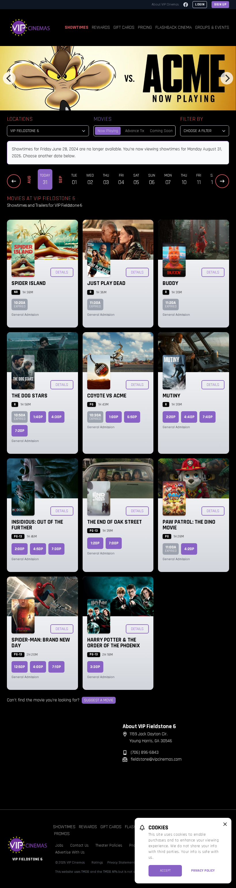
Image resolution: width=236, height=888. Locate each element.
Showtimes (76, 27)
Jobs (59, 845)
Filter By (191, 119)
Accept (165, 870)
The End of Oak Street (114, 522)
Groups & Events (212, 27)
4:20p (189, 549)
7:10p (56, 666)
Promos (62, 834)
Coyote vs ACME (106, 395)
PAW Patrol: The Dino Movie (189, 524)
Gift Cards (123, 27)
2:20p (171, 417)
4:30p (56, 417)
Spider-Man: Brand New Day (41, 642)
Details (62, 272)
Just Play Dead (106, 283)
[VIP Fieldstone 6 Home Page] (30, 27)
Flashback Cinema (173, 27)
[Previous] (9, 78)
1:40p (38, 417)
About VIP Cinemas (165, 4)
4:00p (38, 666)
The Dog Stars (29, 395)
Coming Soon (161, 130)
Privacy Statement (121, 862)
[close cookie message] (225, 824)
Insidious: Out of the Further (37, 524)
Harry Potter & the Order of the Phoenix (113, 642)
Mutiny (171, 395)
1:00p (113, 417)
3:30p (95, 666)
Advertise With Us (70, 852)
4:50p (38, 549)
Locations (20, 119)
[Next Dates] (222, 181)
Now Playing (108, 130)
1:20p (95, 543)
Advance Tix (134, 130)
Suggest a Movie (98, 700)
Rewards (101, 27)
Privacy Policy (203, 870)
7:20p (19, 430)
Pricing (145, 27)
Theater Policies (109, 845)
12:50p (19, 666)
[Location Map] (60, 759)
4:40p (189, 417)
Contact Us (79, 845)
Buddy (170, 283)
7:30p (56, 549)
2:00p (19, 549)
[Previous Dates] (14, 181)
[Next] (226, 78)
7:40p (208, 417)
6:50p (132, 417)
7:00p (114, 543)
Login (199, 4)
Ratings (97, 862)
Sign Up (220, 4)
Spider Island (29, 283)
